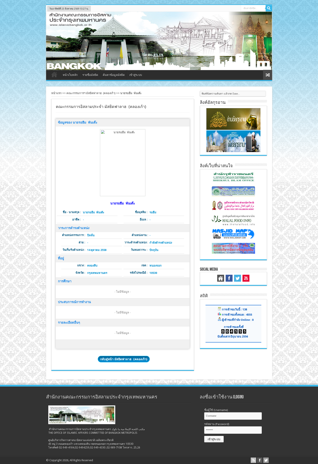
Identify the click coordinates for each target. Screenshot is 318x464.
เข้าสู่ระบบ (135, 75)
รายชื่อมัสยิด (90, 75)
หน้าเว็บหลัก (70, 75)
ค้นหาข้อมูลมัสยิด (114, 75)
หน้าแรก (54, 75)
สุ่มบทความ (267, 75)
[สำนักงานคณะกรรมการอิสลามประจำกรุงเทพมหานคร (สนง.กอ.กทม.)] (159, 67)
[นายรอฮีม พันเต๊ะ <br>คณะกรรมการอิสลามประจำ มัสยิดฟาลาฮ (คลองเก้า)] (122, 162)
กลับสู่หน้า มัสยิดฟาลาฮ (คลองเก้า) (123, 359)
